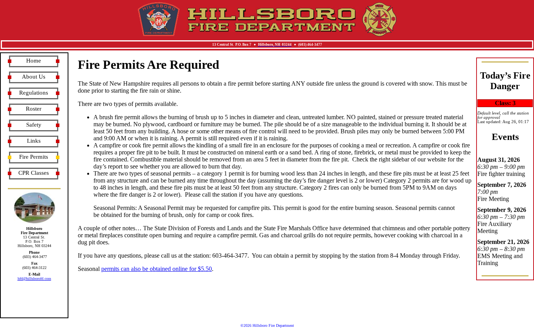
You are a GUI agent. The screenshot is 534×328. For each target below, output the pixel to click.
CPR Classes (33, 173)
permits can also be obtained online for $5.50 (156, 268)
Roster (33, 109)
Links (34, 141)
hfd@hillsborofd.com (34, 278)
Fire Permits (33, 157)
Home (33, 60)
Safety (33, 125)
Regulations (33, 93)
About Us (33, 76)
